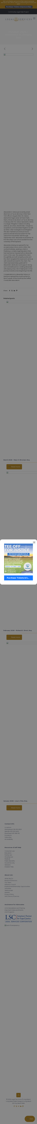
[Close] (34, 542)
